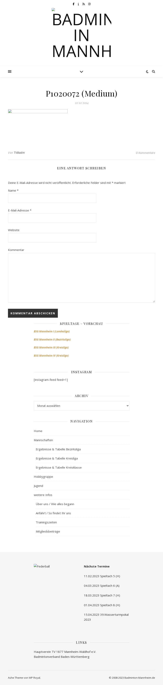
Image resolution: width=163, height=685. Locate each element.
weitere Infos (43, 495)
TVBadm (19, 152)
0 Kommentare (145, 153)
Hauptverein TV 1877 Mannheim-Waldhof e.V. (65, 652)
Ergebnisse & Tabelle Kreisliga (57, 458)
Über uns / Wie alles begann (55, 504)
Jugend (38, 486)
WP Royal (34, 677)
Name (13, 190)
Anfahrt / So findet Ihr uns (53, 513)
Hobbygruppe (43, 477)
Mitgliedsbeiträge (48, 531)
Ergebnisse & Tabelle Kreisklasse (59, 467)
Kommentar (16, 250)
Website (13, 230)
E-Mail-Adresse (19, 210)
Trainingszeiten (46, 522)
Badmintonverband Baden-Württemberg (61, 657)
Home (38, 431)
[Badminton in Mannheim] (81, 38)
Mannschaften (43, 440)
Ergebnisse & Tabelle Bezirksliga (58, 449)
